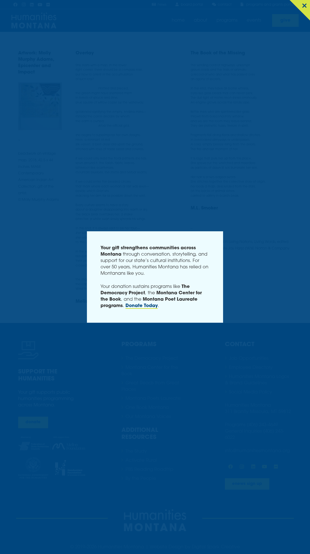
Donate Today (141, 306)
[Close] (300, 10)
